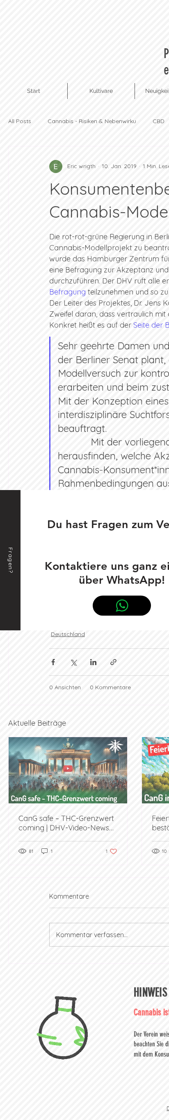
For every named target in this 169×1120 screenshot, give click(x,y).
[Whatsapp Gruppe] (122, 606)
